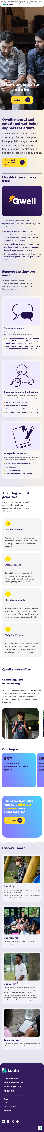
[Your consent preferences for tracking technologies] (40, 1128)
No (38, 3)
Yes (36, 3)
